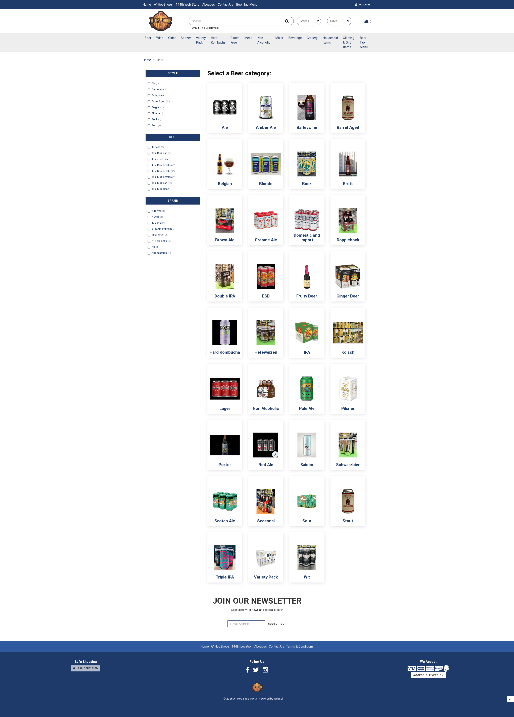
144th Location (242, 646)
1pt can (156, 147)
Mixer (279, 38)
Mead (248, 38)
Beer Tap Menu (246, 4)
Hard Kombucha (218, 40)
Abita (155, 246)
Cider (172, 38)
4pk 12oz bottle (161, 171)
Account (363, 4)
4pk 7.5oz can (160, 159)
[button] (367, 21)
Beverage (295, 38)
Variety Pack (201, 40)
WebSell (278, 698)
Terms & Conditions (300, 646)
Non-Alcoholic (263, 40)
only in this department (205, 27)
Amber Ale (158, 89)
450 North (158, 234)
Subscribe (276, 623)
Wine (159, 38)
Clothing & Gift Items (348, 42)
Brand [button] (172, 200)
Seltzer (186, 38)
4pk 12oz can (160, 182)
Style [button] (173, 73)
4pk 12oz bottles (162, 176)
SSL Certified (86, 668)
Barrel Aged (159, 101)
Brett (155, 125)
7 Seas (156, 216)
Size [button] (173, 137)
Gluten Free (234, 40)
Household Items (330, 40)
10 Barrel (157, 222)
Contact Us (225, 4)
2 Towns (157, 210)
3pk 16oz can (160, 153)
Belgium (157, 107)
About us (208, 4)
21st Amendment (162, 228)
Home (147, 4)
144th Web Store (187, 4)
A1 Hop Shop (160, 240)
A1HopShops (163, 4)
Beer (148, 38)
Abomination (159, 252)
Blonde (156, 113)
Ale (154, 83)
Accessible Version (428, 675)
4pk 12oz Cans (161, 188)
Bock (155, 119)
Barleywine (158, 95)
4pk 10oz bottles (162, 165)
